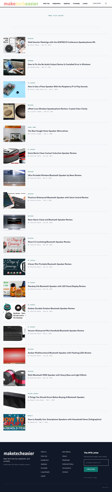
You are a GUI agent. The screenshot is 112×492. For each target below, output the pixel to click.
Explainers (57, 3)
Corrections (66, 468)
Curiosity (76, 3)
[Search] (106, 3)
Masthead (66, 460)
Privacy (105, 487)
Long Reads (45, 472)
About (64, 456)
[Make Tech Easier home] (21, 3)
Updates (67, 3)
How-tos (46, 3)
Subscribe (97, 3)
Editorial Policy (67, 464)
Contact (65, 472)
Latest (85, 3)
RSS (95, 477)
